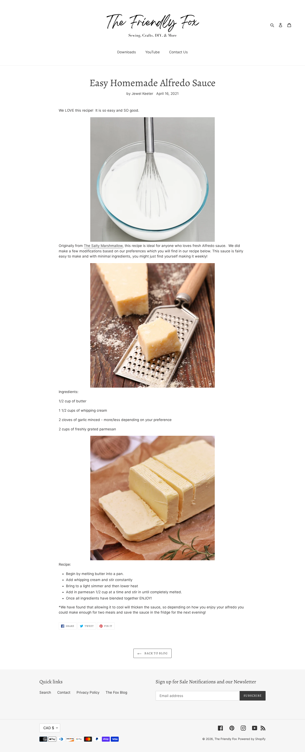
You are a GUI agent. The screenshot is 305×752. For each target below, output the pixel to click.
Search (45, 692)
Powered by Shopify (252, 739)
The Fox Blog (116, 692)
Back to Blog (156, 653)
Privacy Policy (88, 692)
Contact (63, 692)
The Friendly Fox (226, 739)
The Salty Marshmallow (103, 246)
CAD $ (48, 728)
